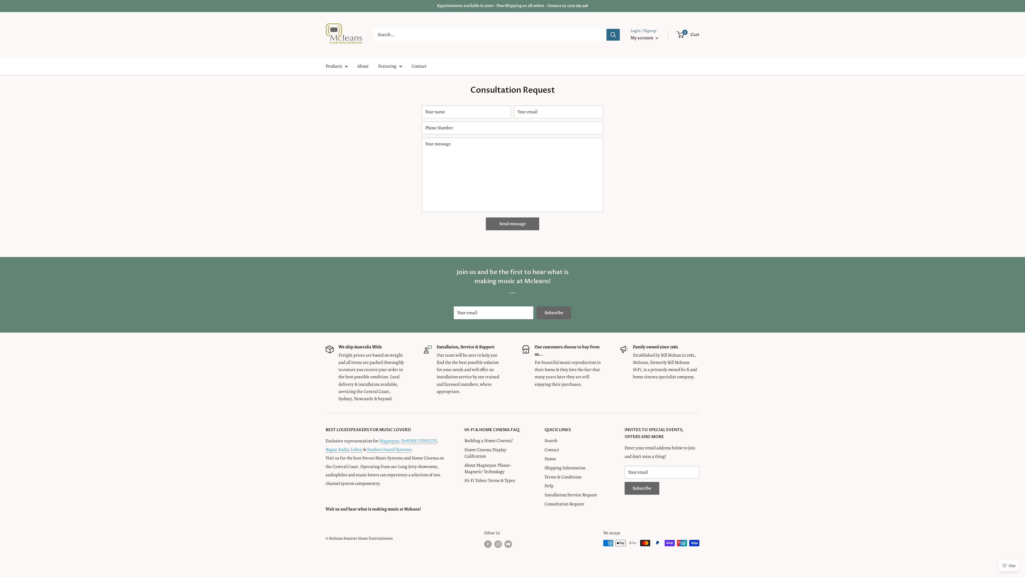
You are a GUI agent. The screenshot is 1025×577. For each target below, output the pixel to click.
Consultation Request (564, 504)
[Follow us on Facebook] (488, 544)
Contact (419, 66)
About (363, 66)
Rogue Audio (337, 449)
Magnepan (389, 441)
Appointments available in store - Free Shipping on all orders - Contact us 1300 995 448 (512, 6)
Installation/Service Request (571, 495)
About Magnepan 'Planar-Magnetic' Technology (487, 468)
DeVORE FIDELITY (418, 441)
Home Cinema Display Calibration (485, 453)
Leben (357, 449)
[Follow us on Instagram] (498, 544)
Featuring (387, 66)
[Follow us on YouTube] (508, 544)
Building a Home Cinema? (488, 441)
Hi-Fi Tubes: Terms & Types (489, 480)
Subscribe (554, 313)
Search (551, 441)
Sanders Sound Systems (389, 449)
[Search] (613, 35)
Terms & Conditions (563, 477)
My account (642, 37)
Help (549, 486)
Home (550, 459)
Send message (512, 224)
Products (334, 66)
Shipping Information (565, 468)
